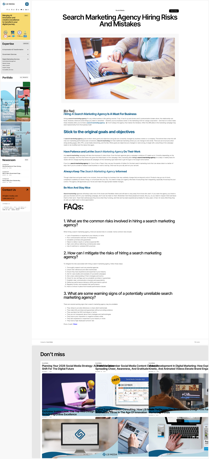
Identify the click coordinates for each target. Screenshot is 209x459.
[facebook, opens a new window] (8, 9)
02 (28, 54)
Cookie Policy (16, 209)
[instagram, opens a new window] (17, 9)
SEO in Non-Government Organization (13, 173)
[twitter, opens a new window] (12, 9)
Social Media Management (9, 61)
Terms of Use (6, 209)
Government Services (9, 54)
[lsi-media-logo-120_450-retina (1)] (8, 3)
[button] (26, 15)
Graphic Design (6, 67)
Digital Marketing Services (11, 59)
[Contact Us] (26, 194)
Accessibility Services (7, 69)
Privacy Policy (20, 208)
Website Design (6, 63)
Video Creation (6, 65)
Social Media (120, 10)
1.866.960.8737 (8, 198)
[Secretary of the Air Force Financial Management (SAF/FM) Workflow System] (15, 101)
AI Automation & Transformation (12, 49)
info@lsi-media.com (10, 196)
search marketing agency (147, 157)
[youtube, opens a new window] (22, 9)
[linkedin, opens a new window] (27, 9)
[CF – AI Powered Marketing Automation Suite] (15, 139)
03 (28, 59)
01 (28, 49)
